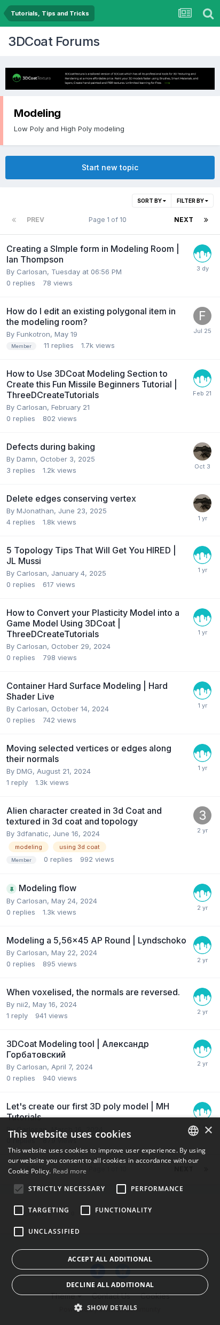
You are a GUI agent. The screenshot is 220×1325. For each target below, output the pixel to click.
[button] (109, 1307)
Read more (70, 1171)
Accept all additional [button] (110, 1259)
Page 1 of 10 (109, 220)
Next (183, 220)
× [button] (208, 1130)
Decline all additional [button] (110, 1284)
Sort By (150, 200)
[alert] (110, 1221)
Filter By (191, 200)
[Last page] (206, 220)
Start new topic (110, 167)
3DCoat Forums (54, 41)
